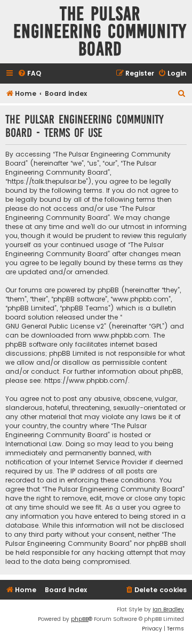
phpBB (80, 619)
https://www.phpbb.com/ (86, 380)
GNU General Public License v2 (54, 326)
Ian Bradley (168, 609)
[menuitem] (29, 74)
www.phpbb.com (121, 335)
